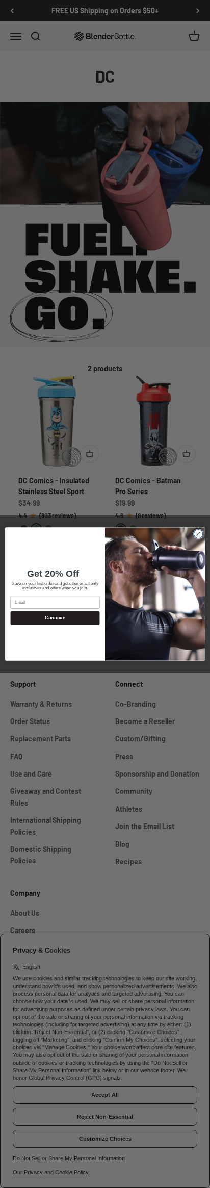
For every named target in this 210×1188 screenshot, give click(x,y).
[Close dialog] (198, 533)
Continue (55, 618)
